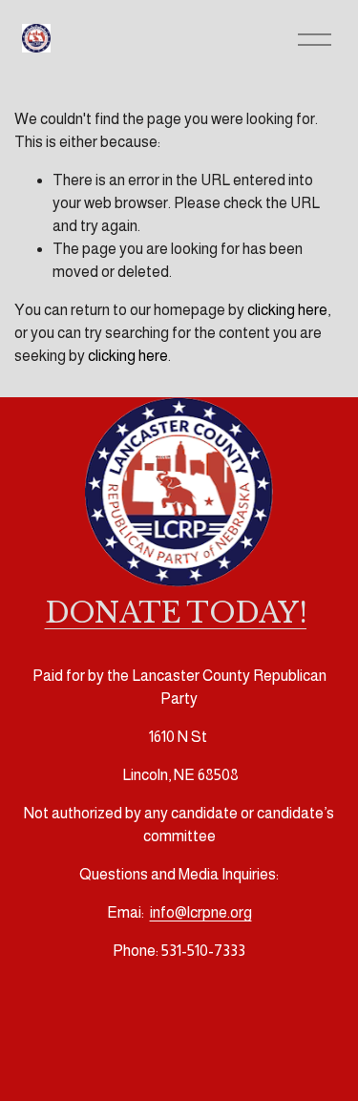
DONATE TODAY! (175, 613)
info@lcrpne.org (201, 912)
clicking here (287, 310)
